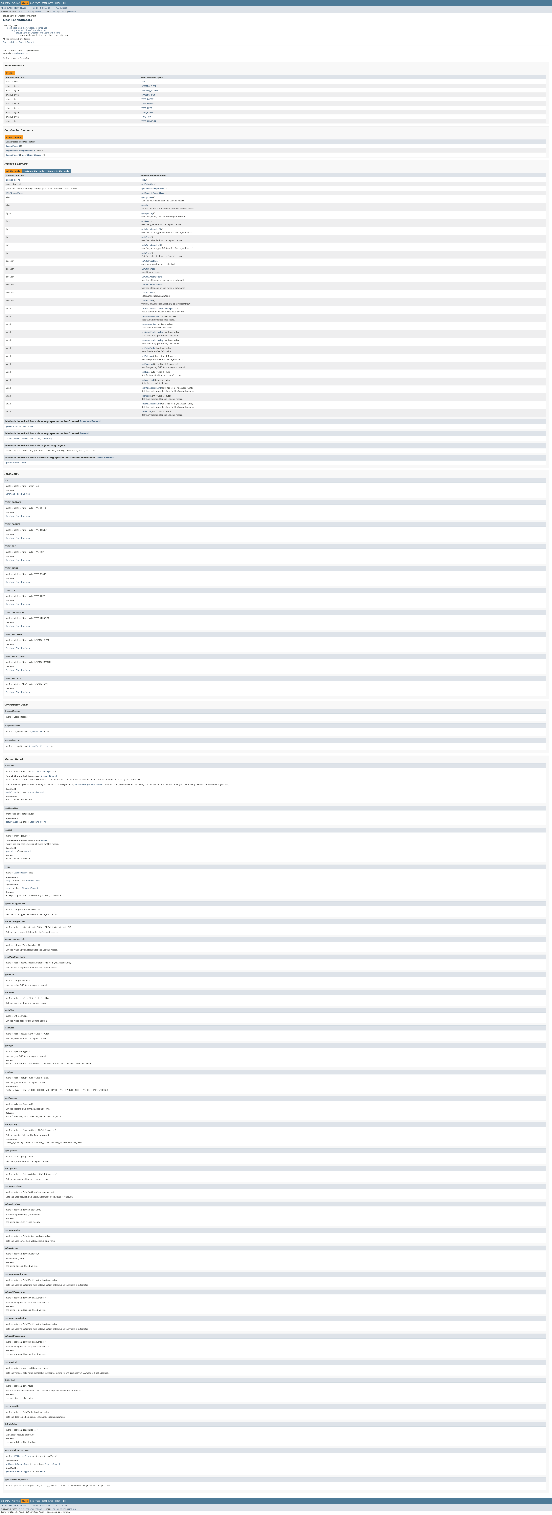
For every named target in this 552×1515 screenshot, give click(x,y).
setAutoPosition (150, 316)
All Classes (61, 8)
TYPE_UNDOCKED (148, 121)
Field (21, 11)
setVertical (147, 380)
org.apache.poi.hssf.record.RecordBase (27, 28)
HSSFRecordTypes (14, 193)
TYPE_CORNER (147, 104)
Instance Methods (34, 171)
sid (143, 82)
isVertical (147, 300)
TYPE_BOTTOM (147, 99)
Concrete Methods (58, 171)
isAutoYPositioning (151, 285)
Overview (5, 3)
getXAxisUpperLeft (151, 229)
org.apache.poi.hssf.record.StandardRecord (38, 33)
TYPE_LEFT (146, 108)
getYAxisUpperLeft (151, 245)
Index (57, 3)
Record (84, 433)
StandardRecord (20, 53)
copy (143, 180)
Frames (35, 8)
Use (32, 3)
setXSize (146, 396)
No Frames (45, 8)
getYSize (146, 253)
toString (47, 438)
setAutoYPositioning (152, 340)
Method (38, 11)
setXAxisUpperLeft (151, 388)
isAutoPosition (149, 261)
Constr (29, 11)
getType (145, 221)
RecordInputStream (31, 155)
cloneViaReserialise (16, 438)
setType (145, 372)
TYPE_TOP (146, 117)
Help (64, 3)
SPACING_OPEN (148, 95)
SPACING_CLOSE (148, 86)
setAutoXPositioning (152, 332)
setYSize (146, 411)
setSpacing (147, 364)
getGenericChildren (16, 463)
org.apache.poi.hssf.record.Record (29, 30)
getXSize (146, 237)
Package (16, 3)
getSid (144, 205)
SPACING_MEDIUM (149, 90)
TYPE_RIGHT (147, 112)
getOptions (147, 197)
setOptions (147, 356)
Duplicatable (10, 42)
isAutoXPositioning (151, 277)
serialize (146, 308)
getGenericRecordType (152, 193)
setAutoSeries (148, 324)
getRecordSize (13, 426)
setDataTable (148, 348)
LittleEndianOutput (163, 308)
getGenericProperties (152, 188)
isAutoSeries (148, 269)
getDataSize (147, 184)
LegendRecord (13, 146)
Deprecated (47, 3)
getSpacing (147, 213)
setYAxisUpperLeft (151, 404)
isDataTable (147, 292)
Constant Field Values (18, 494)
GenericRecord (26, 42)
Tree (38, 3)
